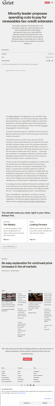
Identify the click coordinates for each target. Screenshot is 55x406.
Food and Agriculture (7, 381)
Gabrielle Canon (32, 312)
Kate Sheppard (5, 49)
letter (24, 121)
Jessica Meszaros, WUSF (7, 309)
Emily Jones (20, 318)
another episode (14, 116)
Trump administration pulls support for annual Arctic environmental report (22, 327)
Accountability (5, 377)
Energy (3, 371)
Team (19, 373)
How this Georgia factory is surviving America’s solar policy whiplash (22, 312)
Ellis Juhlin (20, 304)
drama (25, 116)
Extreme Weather (6, 379)
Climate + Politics (49, 57)
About (19, 371)
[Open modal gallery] (27, 92)
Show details (47, 398)
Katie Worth (4, 310)
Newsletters (36, 371)
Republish (36, 379)
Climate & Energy (15, 270)
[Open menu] (52, 2)
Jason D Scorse (5, 270)
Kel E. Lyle (46, 329)
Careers (19, 377)
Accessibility (37, 381)
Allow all (45, 403)
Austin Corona (47, 304)
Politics (3, 373)
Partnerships (21, 379)
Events (35, 373)
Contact (20, 375)
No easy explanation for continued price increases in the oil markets (27, 264)
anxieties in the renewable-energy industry (31, 201)
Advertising (36, 377)
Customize (26, 403)
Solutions (4, 375)
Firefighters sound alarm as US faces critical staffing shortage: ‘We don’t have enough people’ (35, 306)
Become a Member (38, 375)
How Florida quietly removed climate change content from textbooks (8, 304)
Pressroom (20, 381)
